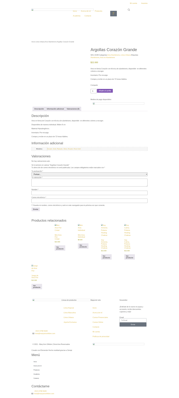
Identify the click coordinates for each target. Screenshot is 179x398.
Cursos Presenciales (100, 317)
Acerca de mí (86, 11)
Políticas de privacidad (101, 336)
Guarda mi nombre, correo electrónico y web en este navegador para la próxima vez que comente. (69, 205)
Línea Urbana (40, 42)
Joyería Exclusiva (70, 322)
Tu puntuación (37, 171)
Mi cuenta (96, 332)
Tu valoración (36, 177)
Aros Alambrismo (51, 42)
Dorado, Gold (51, 149)
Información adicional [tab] (55, 109)
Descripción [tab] (39, 109)
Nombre (34, 189)
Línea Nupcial (69, 308)
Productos (98, 11)
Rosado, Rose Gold (74, 149)
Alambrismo (95, 57)
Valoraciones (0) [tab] (73, 109)
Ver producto (60, 248)
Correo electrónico (38, 197)
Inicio (75, 11)
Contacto (88, 16)
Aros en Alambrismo (107, 57)
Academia (76, 16)
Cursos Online (98, 322)
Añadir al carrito (105, 91)
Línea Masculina (70, 313)
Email (122, 317)
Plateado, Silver (62, 149)
